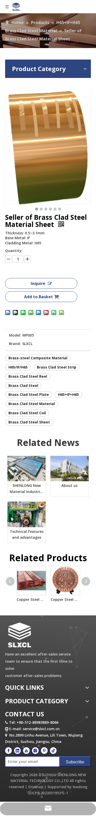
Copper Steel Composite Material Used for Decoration (65, 599)
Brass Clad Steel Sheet (29, 422)
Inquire (38, 283)
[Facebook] (8, 750)
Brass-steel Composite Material (37, 357)
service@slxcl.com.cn (41, 728)
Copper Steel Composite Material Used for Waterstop (31, 599)
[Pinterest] (44, 750)
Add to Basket (38, 297)
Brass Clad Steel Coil (27, 412)
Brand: (15, 343)
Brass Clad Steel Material (31, 403)
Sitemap (35, 786)
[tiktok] (53, 750)
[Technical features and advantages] (26, 514)
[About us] (69, 468)
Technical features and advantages (27, 534)
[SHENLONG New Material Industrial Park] (26, 468)
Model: (15, 335)
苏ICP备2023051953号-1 (48, 792)
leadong (80, 786)
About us (69, 485)
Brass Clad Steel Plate (28, 394)
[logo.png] (19, 635)
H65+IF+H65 (68, 394)
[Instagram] (35, 750)
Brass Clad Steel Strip (56, 367)
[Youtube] (26, 750)
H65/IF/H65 (18, 367)
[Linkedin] (17, 750)
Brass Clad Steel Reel (27, 376)
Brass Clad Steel (23, 385)
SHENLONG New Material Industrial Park (27, 489)
